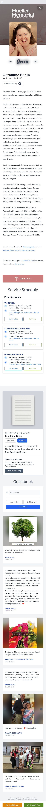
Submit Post (23, 507)
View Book (10, 440)
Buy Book (22, 440)
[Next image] (41, 709)
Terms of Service (29, 799)
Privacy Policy (17, 799)
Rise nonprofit (28, 246)
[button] (23, 531)
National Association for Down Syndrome (19, 250)
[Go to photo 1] (21, 723)
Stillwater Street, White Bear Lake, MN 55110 (25, 364)
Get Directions (13, 319)
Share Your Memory (14, 471)
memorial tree (28, 260)
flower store (19, 263)
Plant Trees (32, 319)
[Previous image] (4, 709)
